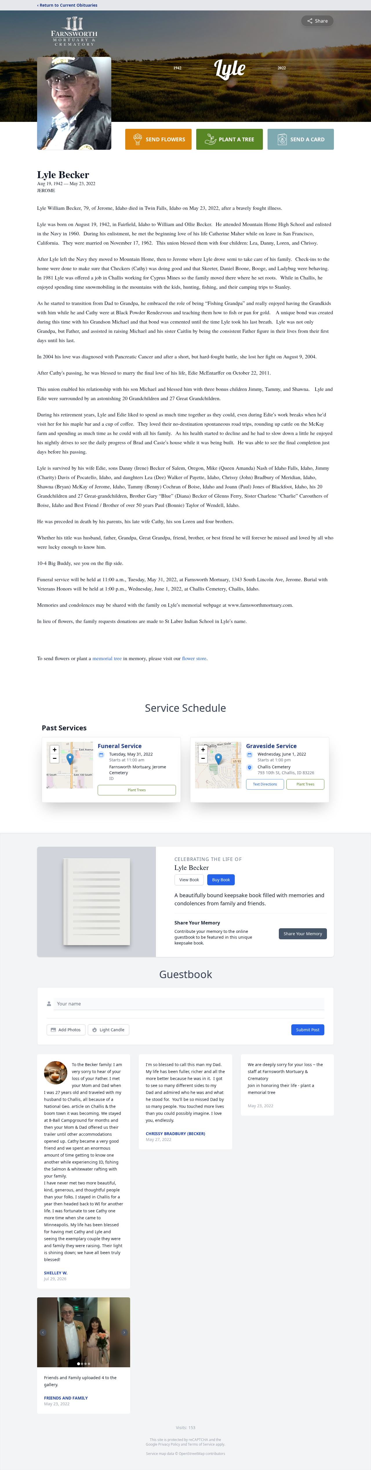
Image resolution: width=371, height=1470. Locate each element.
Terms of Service (201, 1444)
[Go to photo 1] (78, 1363)
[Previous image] (42, 1332)
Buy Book (221, 879)
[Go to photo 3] (85, 1364)
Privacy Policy (169, 1444)
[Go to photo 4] (89, 1364)
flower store (194, 658)
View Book (189, 879)
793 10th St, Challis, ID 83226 (286, 772)
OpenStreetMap (192, 1453)
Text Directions (265, 784)
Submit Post (307, 1029)
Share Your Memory (303, 933)
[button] (70, 759)
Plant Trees (137, 790)
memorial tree (107, 658)
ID (111, 778)
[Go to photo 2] (82, 1364)
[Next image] (124, 1332)
